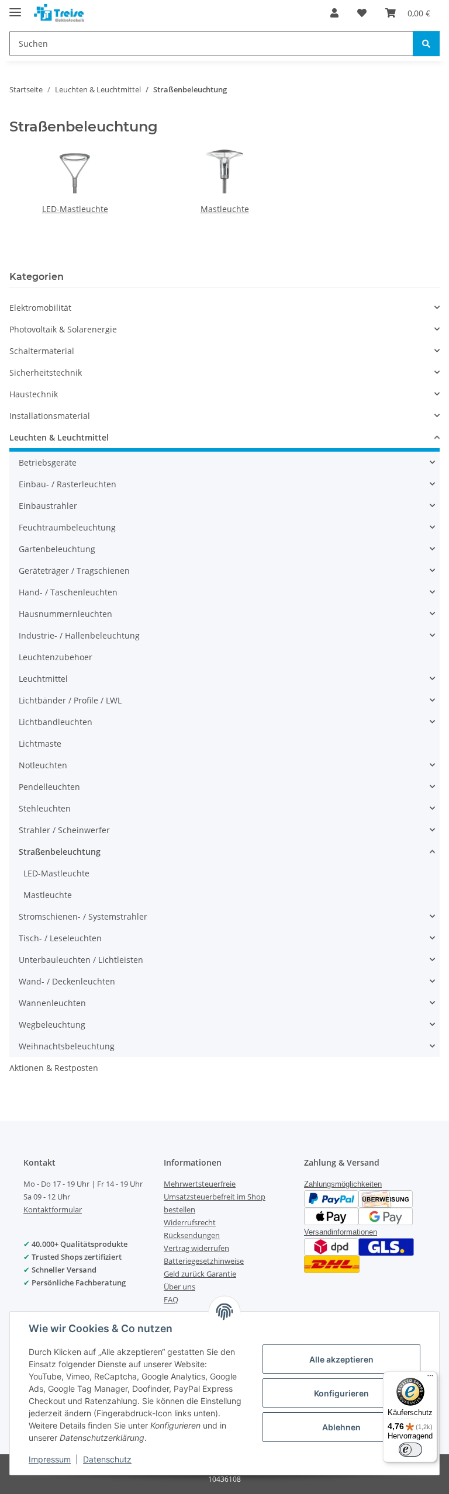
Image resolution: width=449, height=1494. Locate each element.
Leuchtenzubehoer (55, 657)
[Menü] (430, 1378)
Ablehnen (341, 1427)
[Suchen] (426, 43)
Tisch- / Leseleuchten (60, 938)
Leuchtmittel (43, 678)
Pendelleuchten (49, 786)
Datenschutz (107, 1459)
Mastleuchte (225, 208)
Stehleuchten (45, 808)
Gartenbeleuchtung (57, 548)
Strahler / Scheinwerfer (64, 830)
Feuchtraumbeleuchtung (67, 527)
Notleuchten (43, 765)
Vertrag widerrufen (196, 1248)
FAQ (171, 1299)
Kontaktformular (52, 1209)
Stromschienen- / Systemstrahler (83, 916)
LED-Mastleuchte (75, 208)
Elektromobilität (40, 307)
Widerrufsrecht (190, 1222)
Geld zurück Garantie (200, 1273)
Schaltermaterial (41, 350)
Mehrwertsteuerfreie (200, 1183)
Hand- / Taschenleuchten (68, 592)
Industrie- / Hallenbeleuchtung (79, 635)
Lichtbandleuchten (55, 721)
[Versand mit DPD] (331, 1245)
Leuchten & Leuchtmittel (59, 437)
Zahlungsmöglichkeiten (343, 1184)
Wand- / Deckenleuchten (67, 981)
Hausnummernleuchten (65, 613)
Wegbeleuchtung (52, 1024)
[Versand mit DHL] (332, 1262)
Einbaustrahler (48, 505)
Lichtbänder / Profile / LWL (70, 700)
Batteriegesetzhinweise (204, 1261)
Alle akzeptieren (341, 1359)
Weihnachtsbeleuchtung (67, 1046)
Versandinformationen (340, 1232)
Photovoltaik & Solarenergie (63, 329)
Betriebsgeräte (48, 462)
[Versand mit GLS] (386, 1245)
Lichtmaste (40, 743)
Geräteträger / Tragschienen (74, 570)
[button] (334, 13)
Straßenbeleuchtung (60, 851)
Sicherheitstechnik (45, 372)
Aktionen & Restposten (53, 1067)
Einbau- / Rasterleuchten (67, 484)
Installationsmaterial (49, 415)
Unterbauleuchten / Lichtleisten (81, 959)
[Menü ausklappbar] (15, 7)
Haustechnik (33, 394)
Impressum (50, 1459)
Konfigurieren (341, 1393)
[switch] (410, 1450)
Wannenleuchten (52, 1002)
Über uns (179, 1286)
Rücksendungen (192, 1235)
